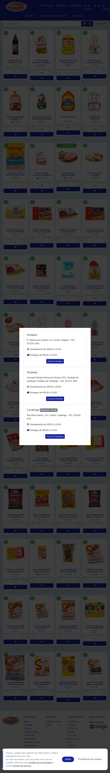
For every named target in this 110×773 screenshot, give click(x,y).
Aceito (68, 759)
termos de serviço (22, 765)
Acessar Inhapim (55, 361)
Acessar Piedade (55, 398)
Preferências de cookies (90, 759)
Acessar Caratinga (55, 436)
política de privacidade (40, 762)
